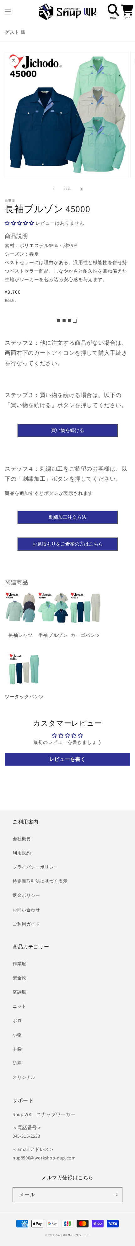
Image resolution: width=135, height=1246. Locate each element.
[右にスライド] (81, 189)
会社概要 (22, 838)
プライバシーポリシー (35, 867)
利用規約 (22, 853)
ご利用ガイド (26, 924)
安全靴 (19, 978)
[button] (8, 12)
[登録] (115, 1194)
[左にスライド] (54, 189)
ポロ (17, 1020)
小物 (17, 1035)
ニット (19, 1006)
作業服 (19, 963)
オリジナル (24, 1077)
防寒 (17, 1063)
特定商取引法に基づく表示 (40, 881)
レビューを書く (67, 759)
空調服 (19, 992)
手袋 (17, 1049)
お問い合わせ (26, 910)
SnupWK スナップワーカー (73, 1235)
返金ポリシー (26, 895)
